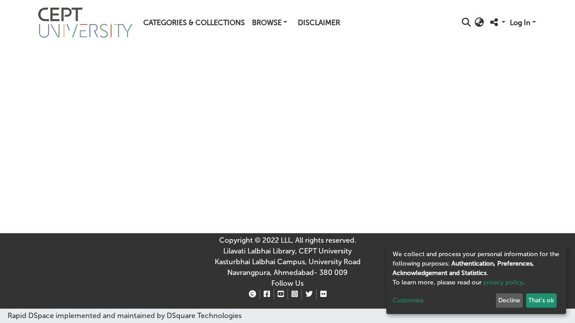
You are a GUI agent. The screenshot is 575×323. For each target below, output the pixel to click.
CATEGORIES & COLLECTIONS (194, 22)
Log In (520, 22)
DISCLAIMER (319, 22)
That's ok (541, 300)
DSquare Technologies (203, 315)
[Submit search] (466, 22)
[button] (479, 22)
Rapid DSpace (31, 315)
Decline (509, 300)
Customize (408, 300)
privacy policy (503, 282)
